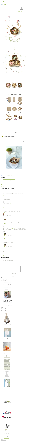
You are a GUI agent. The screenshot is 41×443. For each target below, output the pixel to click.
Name (14, 273)
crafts (1, 184)
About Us (21, 8)
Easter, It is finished (3, 186)
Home (21, 6)
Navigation (3, 1)
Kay (4, 235)
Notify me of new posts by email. (6, 279)
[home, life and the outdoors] (3, 4)
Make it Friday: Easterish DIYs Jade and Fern (8, 261)
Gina (3, 252)
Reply (3, 195)
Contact (21, 7)
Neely (3, 203)
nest (4, 184)
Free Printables (21, 9)
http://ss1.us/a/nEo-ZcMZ (13, 228)
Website (13, 276)
